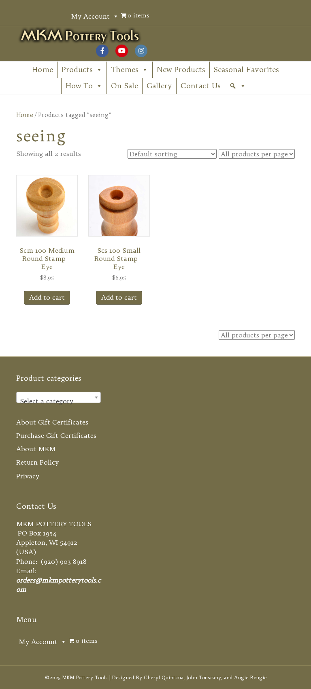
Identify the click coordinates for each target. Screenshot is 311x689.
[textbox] (58, 401)
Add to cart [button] (47, 297)
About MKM (36, 449)
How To (79, 85)
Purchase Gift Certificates (56, 435)
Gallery (159, 85)
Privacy (27, 476)
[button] (237, 86)
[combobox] (58, 397)
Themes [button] (124, 69)
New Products (181, 69)
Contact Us (201, 85)
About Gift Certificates (52, 422)
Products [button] (77, 69)
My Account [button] (90, 16)
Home (42, 69)
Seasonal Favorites (246, 69)
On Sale (124, 85)
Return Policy (37, 462)
